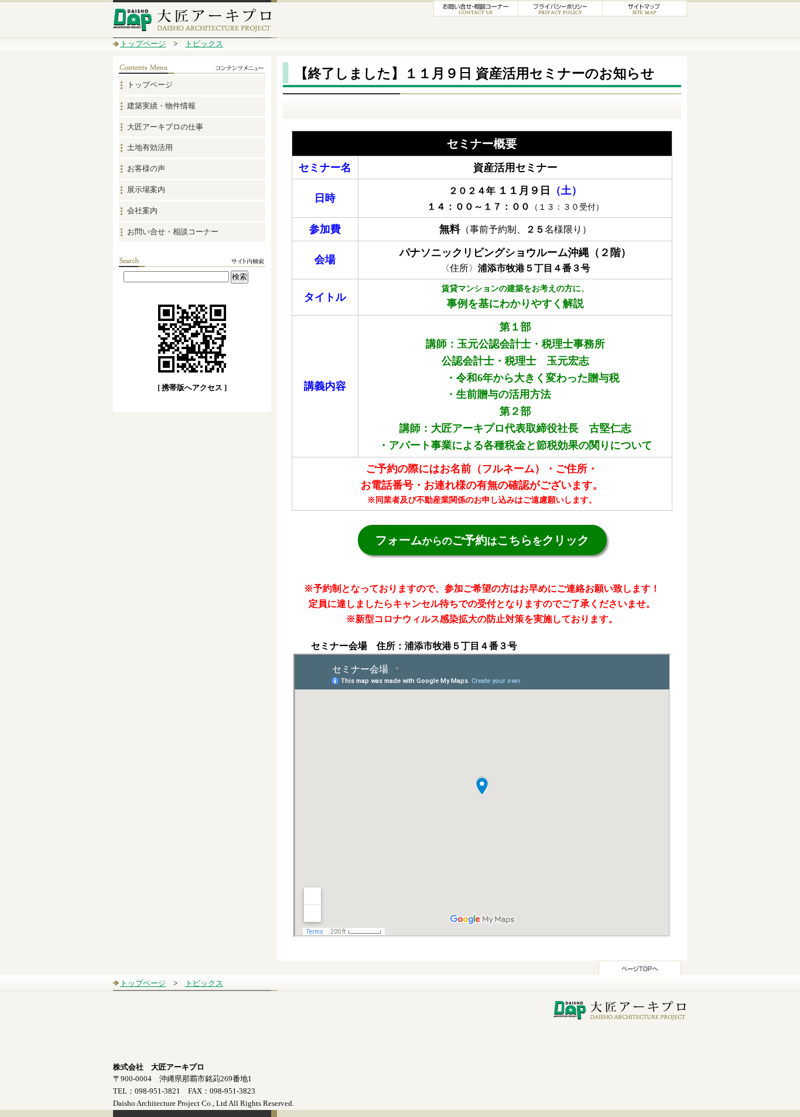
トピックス (204, 43)
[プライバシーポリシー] (560, 13)
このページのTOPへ (640, 968)
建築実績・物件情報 (161, 105)
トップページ (143, 43)
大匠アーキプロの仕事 (165, 126)
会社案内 (142, 210)
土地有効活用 (150, 147)
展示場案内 (146, 189)
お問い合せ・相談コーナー (172, 231)
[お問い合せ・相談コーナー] (475, 13)
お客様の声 (146, 168)
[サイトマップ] (645, 13)
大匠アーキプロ (195, 19)
